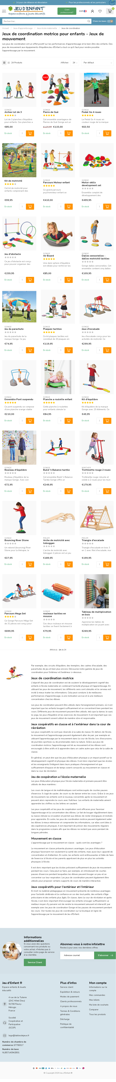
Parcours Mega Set (15, 613)
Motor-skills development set (91, 184)
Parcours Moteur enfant (56, 182)
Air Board (48, 255)
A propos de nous (68, 1006)
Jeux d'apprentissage (23, 28)
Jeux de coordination (71, 28)
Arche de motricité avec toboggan (56, 542)
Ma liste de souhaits (98, 1004)
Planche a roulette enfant (57, 399)
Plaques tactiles (52, 329)
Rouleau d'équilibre (16, 470)
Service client (66, 987)
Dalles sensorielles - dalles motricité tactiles (95, 257)
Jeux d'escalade (91, 329)
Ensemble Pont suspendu (19, 399)
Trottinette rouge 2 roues (96, 470)
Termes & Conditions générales (70, 1013)
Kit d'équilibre (90, 399)
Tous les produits (97, 1014)
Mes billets (94, 1000)
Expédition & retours (70, 992)
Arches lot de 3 (13, 112)
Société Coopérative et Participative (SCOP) (16, 1022)
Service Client (35, 962)
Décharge (65, 1019)
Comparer (94, 1009)
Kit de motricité (13, 181)
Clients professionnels (71, 1001)
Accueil (5, 28)
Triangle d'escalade (93, 540)
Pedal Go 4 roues (91, 112)
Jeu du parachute (14, 329)
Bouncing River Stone (17, 540)
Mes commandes (97, 995)
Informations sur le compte (98, 989)
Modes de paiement (69, 996)
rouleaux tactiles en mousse (54, 615)
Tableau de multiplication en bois (96, 613)
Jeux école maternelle (47, 28)
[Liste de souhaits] (100, 11)
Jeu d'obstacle (13, 254)
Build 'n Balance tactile (56, 470)
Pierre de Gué (50, 112)
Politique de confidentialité (67, 1026)
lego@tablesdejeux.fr (19, 1035)
